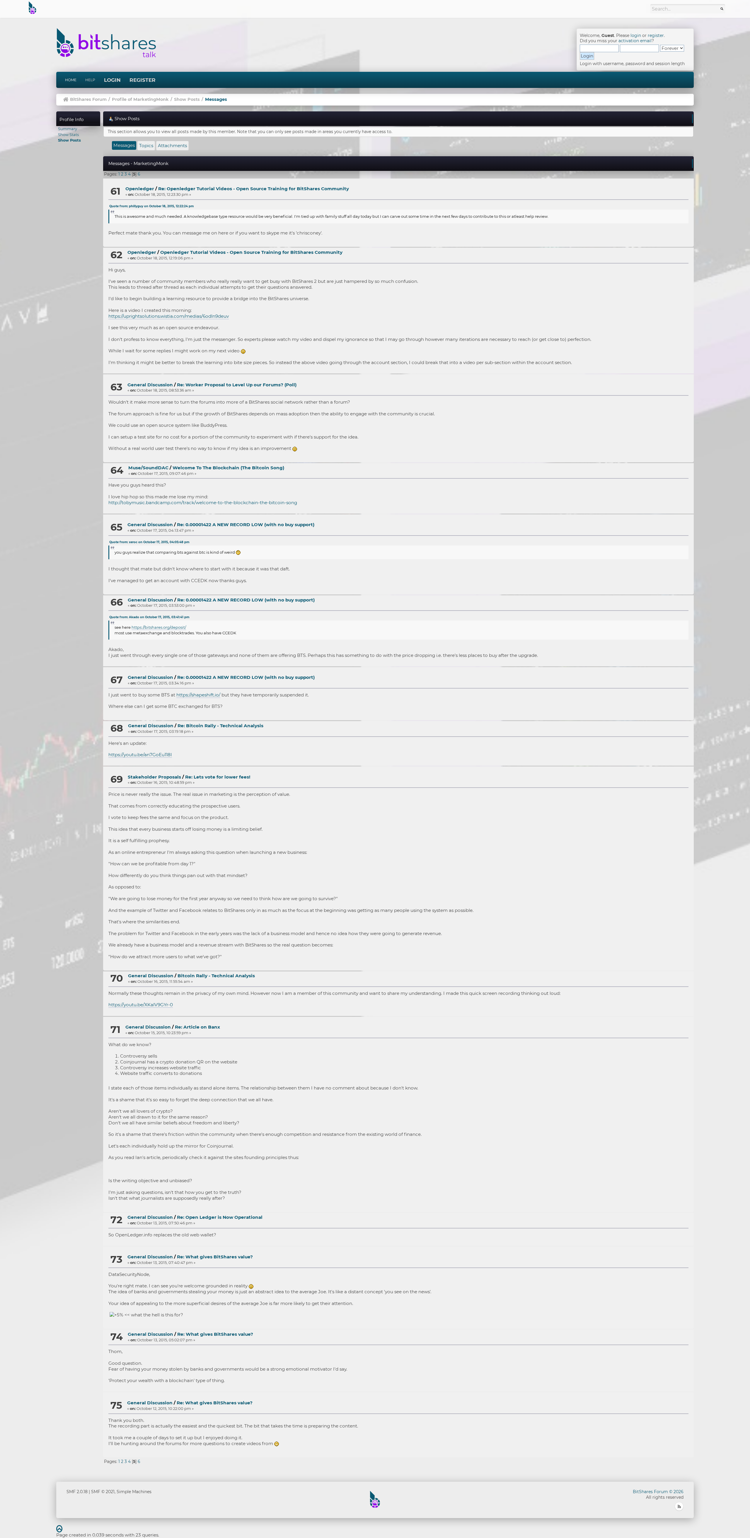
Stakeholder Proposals (154, 777)
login (635, 35)
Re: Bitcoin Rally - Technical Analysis (220, 725)
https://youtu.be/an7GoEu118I (140, 754)
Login (112, 80)
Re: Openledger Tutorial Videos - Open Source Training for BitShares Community (253, 188)
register (656, 35)
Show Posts (69, 140)
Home (70, 80)
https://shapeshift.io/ (198, 695)
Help (90, 80)
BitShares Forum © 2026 (658, 1491)
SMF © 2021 (103, 1491)
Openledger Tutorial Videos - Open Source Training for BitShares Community (251, 252)
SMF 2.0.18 (77, 1491)
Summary (67, 128)
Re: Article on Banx (197, 1027)
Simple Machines (134, 1491)
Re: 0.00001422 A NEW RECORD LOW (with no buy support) (245, 524)
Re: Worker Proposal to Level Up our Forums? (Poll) (236, 385)
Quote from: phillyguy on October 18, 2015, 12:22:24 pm (151, 206)
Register (142, 80)
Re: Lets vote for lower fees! (217, 777)
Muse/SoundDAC (148, 467)
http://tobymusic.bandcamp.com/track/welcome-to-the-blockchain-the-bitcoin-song (202, 502)
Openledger (139, 188)
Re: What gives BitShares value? (215, 1257)
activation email (635, 40)
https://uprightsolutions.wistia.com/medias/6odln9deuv (168, 316)
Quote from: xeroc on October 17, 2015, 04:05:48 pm (149, 542)
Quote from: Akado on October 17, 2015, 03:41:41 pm (149, 617)
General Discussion (150, 385)
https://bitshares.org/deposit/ (159, 627)
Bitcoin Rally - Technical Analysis (216, 975)
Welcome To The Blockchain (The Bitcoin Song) (228, 467)
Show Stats (68, 134)
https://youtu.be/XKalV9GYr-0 (140, 1004)
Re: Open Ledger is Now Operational (219, 1217)
